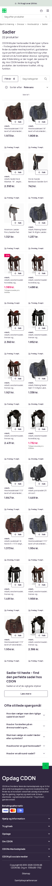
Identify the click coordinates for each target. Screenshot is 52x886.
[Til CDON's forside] (4, 10)
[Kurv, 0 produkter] (41, 10)
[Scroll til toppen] (45, 766)
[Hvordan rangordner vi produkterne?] (6, 87)
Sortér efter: (16, 87)
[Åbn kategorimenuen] (48, 10)
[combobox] (26, 16)
